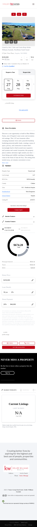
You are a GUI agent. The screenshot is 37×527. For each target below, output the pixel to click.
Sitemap (30, 525)
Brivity (17, 522)
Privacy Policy (8, 525)
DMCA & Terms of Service (20, 525)
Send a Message (23, 475)
